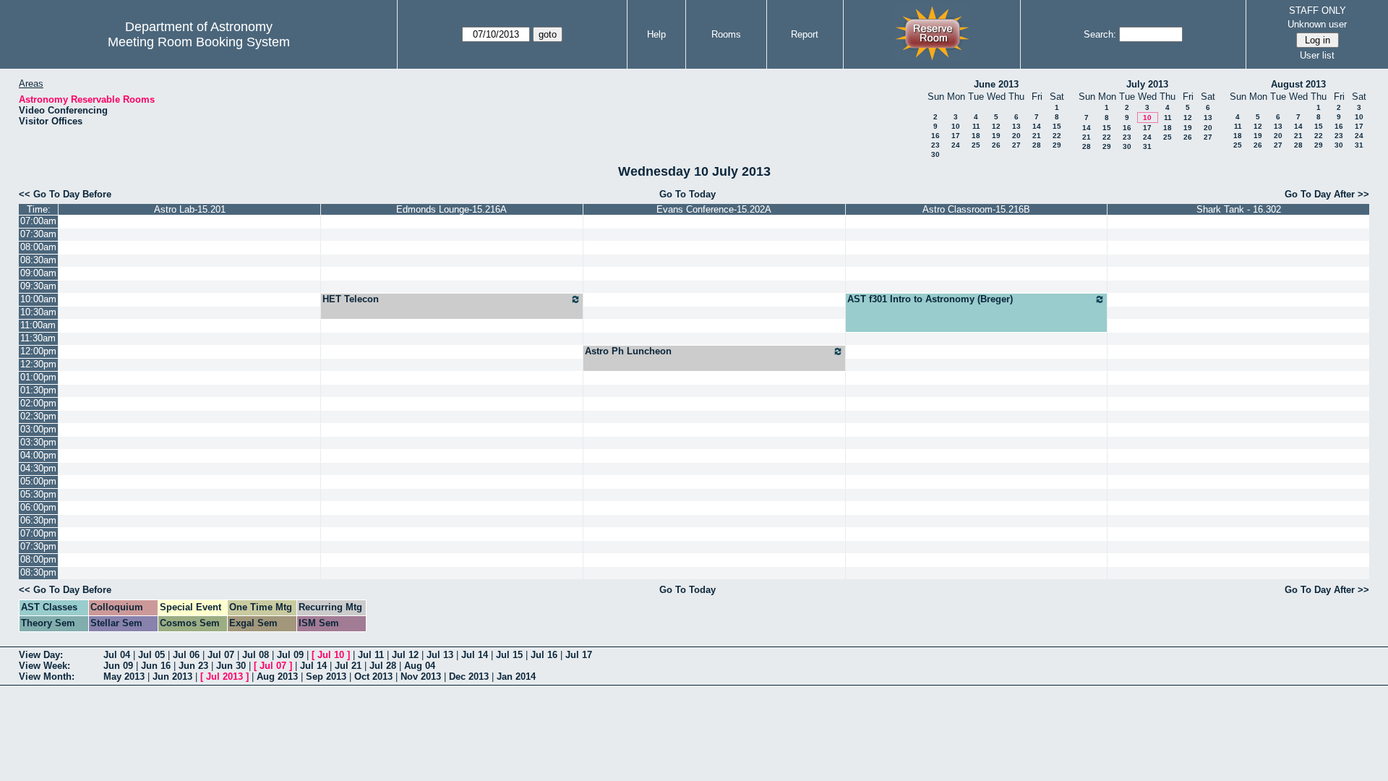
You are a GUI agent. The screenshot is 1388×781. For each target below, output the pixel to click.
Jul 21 (348, 665)
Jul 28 (382, 665)
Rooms (726, 34)
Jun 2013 (172, 676)
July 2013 (1147, 84)
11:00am (38, 325)
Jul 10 (330, 654)
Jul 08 (255, 654)
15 (1057, 126)
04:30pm (38, 468)
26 (996, 145)
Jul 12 (405, 654)
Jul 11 (371, 654)
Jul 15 (509, 654)
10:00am (38, 299)
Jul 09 (290, 654)
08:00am (38, 247)
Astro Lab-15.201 (190, 209)
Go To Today (687, 194)
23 (935, 145)
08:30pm (38, 572)
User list (1317, 55)
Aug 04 (419, 665)
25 (976, 145)
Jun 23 (193, 665)
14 (1036, 126)
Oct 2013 (373, 676)
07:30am (38, 234)
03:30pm (38, 442)
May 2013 (124, 676)
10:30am (38, 312)
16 (935, 136)
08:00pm (38, 559)
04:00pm (38, 455)
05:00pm (38, 481)
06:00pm (38, 507)
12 (996, 126)
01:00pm (38, 377)
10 (955, 126)
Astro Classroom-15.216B (976, 209)
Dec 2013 (469, 676)
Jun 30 (231, 665)
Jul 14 (474, 654)
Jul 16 (544, 654)
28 (1036, 145)
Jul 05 (151, 654)
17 (955, 136)
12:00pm (38, 351)
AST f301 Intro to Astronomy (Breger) (930, 299)
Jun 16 (156, 665)
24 (955, 145)
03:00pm (38, 429)
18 (976, 136)
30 (935, 154)
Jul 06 (186, 654)
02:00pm (38, 403)
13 (1016, 126)
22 (1057, 136)
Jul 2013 (224, 676)
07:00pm (38, 533)
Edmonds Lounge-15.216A (451, 209)
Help (656, 34)
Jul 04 (116, 654)
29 (1057, 145)
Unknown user (1317, 24)
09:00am (38, 273)
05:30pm (38, 494)
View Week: (44, 665)
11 (976, 126)
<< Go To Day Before (65, 194)
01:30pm (38, 390)
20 (1016, 136)
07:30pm (38, 546)
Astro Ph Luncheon (628, 351)
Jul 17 (578, 654)
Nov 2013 (420, 676)
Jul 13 (440, 654)
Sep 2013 (326, 676)
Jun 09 (118, 665)
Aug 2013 (277, 676)
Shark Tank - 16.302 (1238, 209)
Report (804, 34)
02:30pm (38, 416)
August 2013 (1298, 84)
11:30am (38, 338)
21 (1036, 136)
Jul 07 (220, 654)
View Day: (41, 654)
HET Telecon (350, 299)
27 (1016, 145)
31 (1147, 146)
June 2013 (996, 84)
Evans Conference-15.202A (713, 209)
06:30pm (38, 520)
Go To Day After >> (1327, 194)
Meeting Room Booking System (199, 42)
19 (996, 136)
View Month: (46, 676)
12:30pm (38, 364)
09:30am (38, 286)
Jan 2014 (516, 676)
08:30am (38, 260)
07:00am (38, 220)
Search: (1100, 34)
